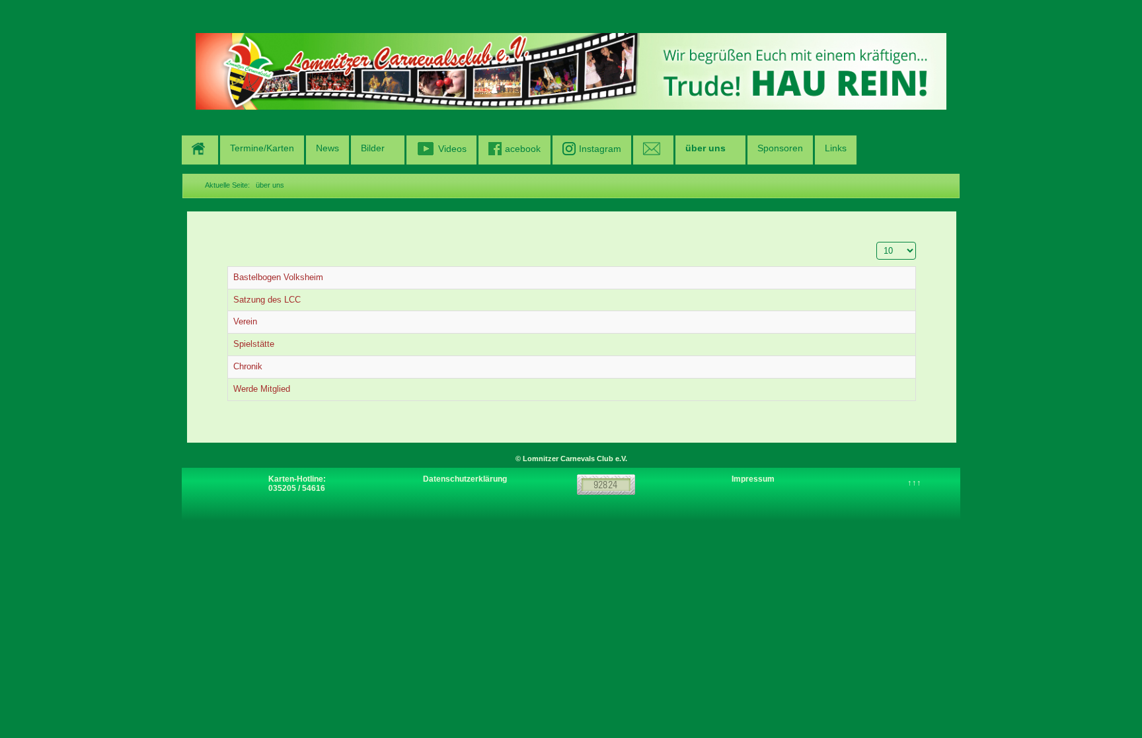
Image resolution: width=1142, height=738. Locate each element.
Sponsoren (780, 148)
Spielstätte (253, 344)
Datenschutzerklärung (465, 479)
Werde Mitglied (261, 389)
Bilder (373, 148)
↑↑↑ (914, 483)
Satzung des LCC (267, 300)
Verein (245, 321)
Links (836, 148)
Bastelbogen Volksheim (278, 277)
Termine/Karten (262, 148)
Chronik (247, 366)
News (327, 148)
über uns (705, 148)
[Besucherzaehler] (606, 483)
